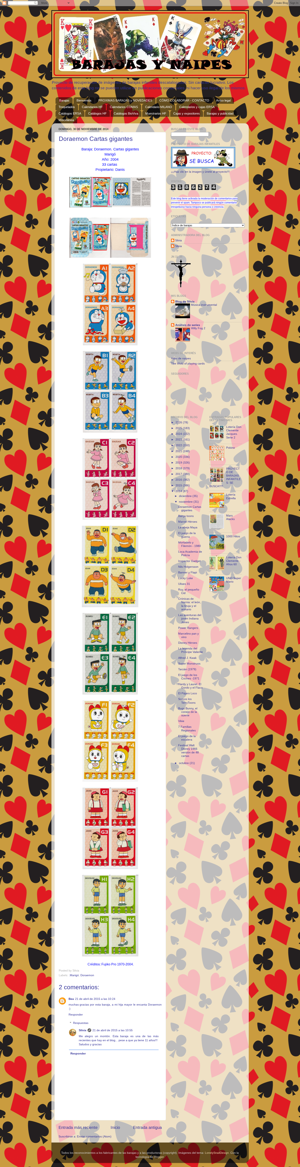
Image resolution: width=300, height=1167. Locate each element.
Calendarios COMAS (124, 107)
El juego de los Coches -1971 (188, 676)
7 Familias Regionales (187, 728)
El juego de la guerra (187, 534)
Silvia (82, 1030)
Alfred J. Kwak (187, 657)
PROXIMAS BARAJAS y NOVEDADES (125, 100)
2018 (179, 468)
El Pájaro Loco (187, 693)
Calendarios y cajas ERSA (197, 107)
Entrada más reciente (78, 1127)
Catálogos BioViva (126, 113)
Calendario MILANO (158, 107)
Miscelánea (66, 120)
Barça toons (186, 516)
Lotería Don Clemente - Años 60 (233, 561)
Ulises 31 (184, 583)
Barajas (64, 100)
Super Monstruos (189, 663)
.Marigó (74, 975)
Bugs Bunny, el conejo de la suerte (187, 712)
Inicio (115, 1127)
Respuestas (80, 1023)
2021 (179, 451)
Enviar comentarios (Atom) (94, 1136)
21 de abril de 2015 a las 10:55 (112, 1030)
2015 (179, 485)
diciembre (185, 496)
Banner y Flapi (187, 572)
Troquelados (67, 107)
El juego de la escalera (187, 737)
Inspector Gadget (189, 561)
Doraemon (87, 975)
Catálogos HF (97, 113)
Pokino (230, 447)
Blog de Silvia (184, 301)
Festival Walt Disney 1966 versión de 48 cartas (188, 750)
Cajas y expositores (186, 113)
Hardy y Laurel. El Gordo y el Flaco (190, 685)
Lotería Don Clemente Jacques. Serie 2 (233, 432)
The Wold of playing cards (188, 363)
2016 (179, 479)
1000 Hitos (233, 536)
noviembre (186, 501)
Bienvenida (84, 100)
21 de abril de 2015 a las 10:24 (95, 998)
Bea (71, 998)
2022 (179, 445)
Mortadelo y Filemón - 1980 (189, 544)
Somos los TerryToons (187, 700)
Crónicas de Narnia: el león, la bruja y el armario (189, 604)
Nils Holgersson (188, 566)
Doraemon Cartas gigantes (189, 508)
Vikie (181, 721)
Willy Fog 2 (198, 328)
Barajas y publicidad (220, 113)
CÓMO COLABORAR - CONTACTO (184, 100)
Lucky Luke (185, 578)
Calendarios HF (92, 107)
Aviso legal (223, 100)
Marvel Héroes (187, 521)
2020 (179, 456)
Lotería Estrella (231, 496)
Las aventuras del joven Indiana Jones (189, 618)
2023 (179, 439)
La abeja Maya (187, 527)
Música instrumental (204, 304)
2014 (179, 491)
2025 (179, 428)
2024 (179, 433)
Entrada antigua (147, 1127)
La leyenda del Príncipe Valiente (190, 650)
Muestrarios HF (155, 113)
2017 (179, 474)
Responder (76, 1014)
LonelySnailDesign (217, 1152)
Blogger (159, 1156)
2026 (179, 422)
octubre (184, 763)
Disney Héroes (187, 642)
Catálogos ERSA (70, 113)
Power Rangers (188, 627)
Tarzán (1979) (187, 669)
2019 (179, 462)
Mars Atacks (230, 517)
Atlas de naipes (181, 358)
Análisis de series (187, 325)
